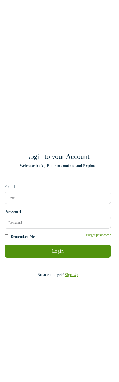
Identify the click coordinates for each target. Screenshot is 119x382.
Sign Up (71, 275)
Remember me (23, 236)
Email (10, 187)
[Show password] (105, 223)
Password (13, 212)
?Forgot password (98, 235)
